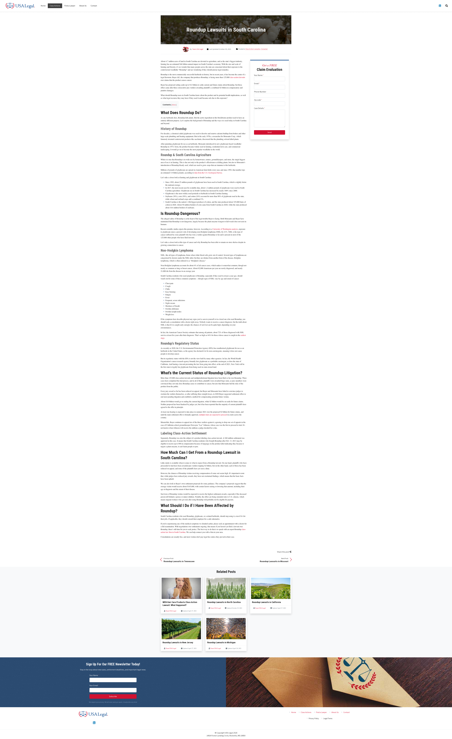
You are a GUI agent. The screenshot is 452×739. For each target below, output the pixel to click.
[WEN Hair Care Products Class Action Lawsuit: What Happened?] (181, 588)
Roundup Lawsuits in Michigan (221, 642)
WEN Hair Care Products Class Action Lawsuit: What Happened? (180, 603)
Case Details (259, 108)
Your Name (259, 75)
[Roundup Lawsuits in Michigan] (226, 629)
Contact (94, 5)
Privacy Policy (314, 718)
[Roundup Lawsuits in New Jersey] (181, 629)
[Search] (446, 5)
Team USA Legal (197, 49)
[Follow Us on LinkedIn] (440, 5)
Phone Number (260, 91)
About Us (83, 5)
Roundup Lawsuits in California (266, 602)
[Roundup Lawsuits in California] (270, 588)
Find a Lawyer (69, 5)
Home (43, 5)
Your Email (94, 685)
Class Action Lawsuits (252, 49)
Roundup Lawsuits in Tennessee (179, 560)
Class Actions (55, 5)
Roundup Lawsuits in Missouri (274, 560)
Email (257, 83)
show (174, 105)
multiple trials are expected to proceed (213, 414)
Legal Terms (327, 718)
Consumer (264, 49)
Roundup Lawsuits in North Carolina (224, 602)
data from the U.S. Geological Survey (208, 172)
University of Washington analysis (225, 229)
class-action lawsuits (237, 77)
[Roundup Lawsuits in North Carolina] (226, 588)
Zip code (258, 100)
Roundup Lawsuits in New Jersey (178, 642)
